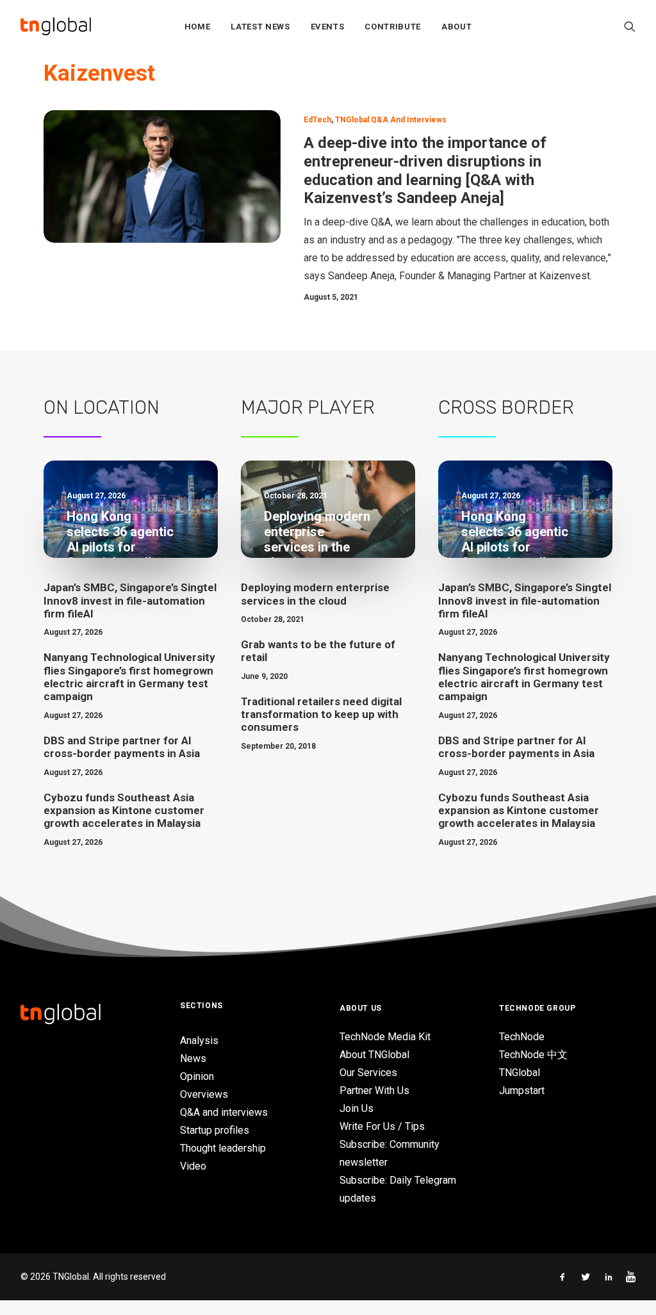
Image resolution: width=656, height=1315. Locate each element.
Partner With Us (374, 1090)
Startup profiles (214, 1130)
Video (193, 1166)
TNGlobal (519, 1072)
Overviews (204, 1094)
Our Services (368, 1072)
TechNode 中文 (533, 1055)
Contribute (393, 26)
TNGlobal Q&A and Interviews (391, 119)
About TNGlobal (374, 1055)
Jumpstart (522, 1090)
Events (328, 26)
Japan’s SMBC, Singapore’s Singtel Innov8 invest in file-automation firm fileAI (130, 600)
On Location (102, 407)
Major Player (308, 407)
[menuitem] (198, 26)
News (193, 1058)
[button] (630, 26)
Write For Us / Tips (382, 1126)
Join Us (356, 1108)
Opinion (197, 1076)
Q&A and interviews (224, 1112)
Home (197, 26)
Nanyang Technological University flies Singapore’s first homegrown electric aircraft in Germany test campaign (129, 677)
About (456, 26)
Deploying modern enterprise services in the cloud (315, 594)
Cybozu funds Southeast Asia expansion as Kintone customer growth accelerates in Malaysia (124, 810)
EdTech (317, 119)
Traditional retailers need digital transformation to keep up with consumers (321, 714)
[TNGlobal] (55, 26)
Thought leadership (223, 1148)
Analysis (199, 1040)
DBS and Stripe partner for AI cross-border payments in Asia (122, 747)
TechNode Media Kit (385, 1037)
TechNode (522, 1037)
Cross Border (506, 407)
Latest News (260, 26)
